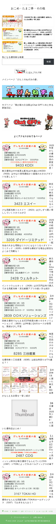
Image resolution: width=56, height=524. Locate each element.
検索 (49, 61)
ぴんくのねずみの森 (27, 79)
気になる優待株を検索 (13, 57)
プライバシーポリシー (21, 517)
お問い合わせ (37, 517)
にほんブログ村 (34, 72)
